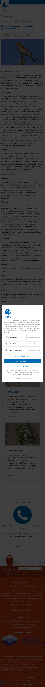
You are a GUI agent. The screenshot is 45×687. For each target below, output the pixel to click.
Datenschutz (27, 378)
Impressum (18, 378)
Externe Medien (16, 350)
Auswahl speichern (22, 356)
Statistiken (14, 344)
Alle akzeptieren (22, 361)
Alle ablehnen (22, 366)
